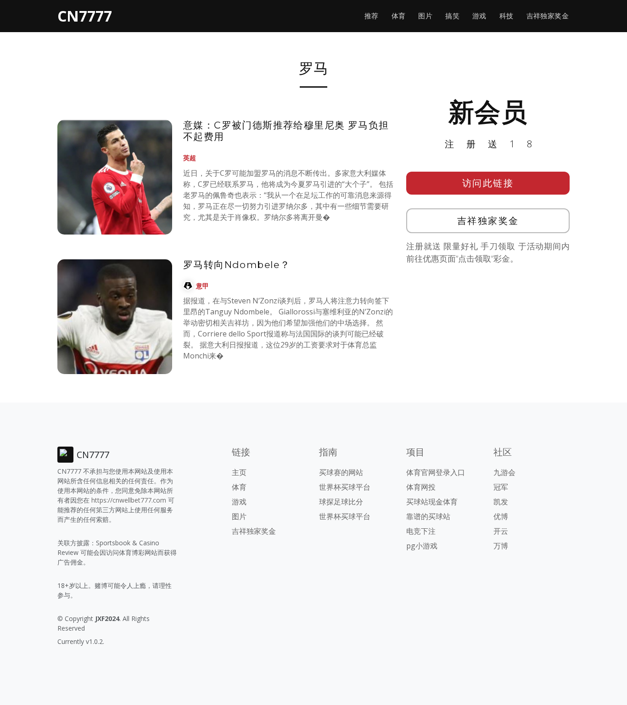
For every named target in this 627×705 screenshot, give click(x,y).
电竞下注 (421, 531)
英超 (189, 157)
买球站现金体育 (432, 502)
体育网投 (421, 487)
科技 (506, 15)
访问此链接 (488, 183)
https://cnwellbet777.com (128, 500)
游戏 (479, 15)
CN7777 (84, 16)
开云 (500, 531)
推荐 (371, 15)
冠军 (500, 487)
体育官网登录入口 (435, 472)
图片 (425, 15)
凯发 (500, 502)
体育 (399, 15)
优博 (500, 516)
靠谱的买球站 (428, 516)
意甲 (202, 285)
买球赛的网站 (341, 472)
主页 (239, 472)
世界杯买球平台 (344, 487)
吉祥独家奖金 (547, 15)
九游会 (504, 472)
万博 (500, 546)
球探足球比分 (341, 502)
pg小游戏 (421, 546)
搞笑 (452, 15)
